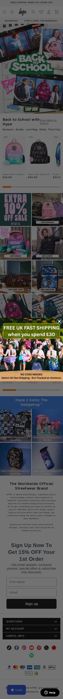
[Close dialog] (59, 321)
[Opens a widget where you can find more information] (49, 692)
